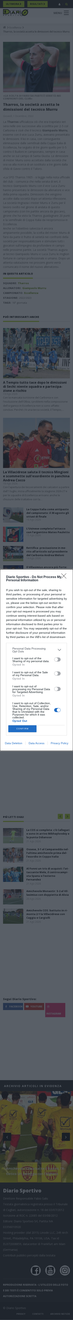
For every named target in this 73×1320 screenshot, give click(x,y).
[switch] (57, 659)
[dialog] (36, 660)
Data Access (36, 743)
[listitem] (36, 650)
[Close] (65, 577)
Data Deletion (13, 743)
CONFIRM (22, 729)
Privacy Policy (59, 743)
